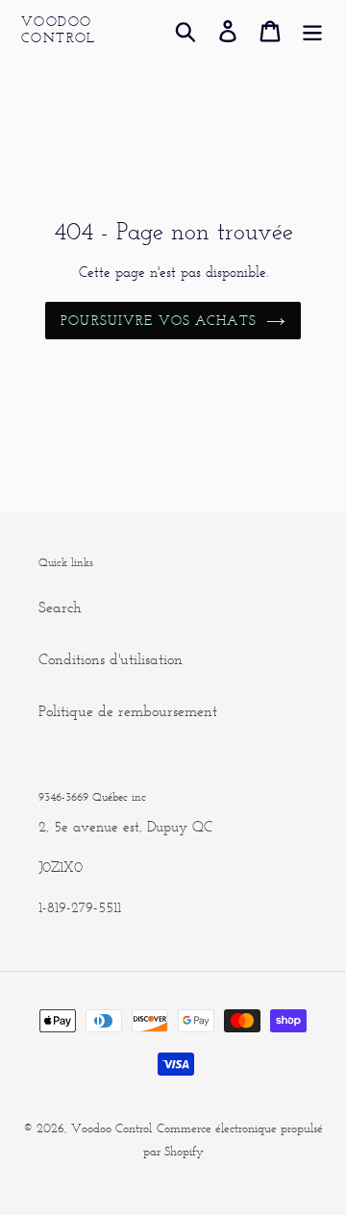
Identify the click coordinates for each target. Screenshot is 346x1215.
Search (60, 607)
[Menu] (312, 31)
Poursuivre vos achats (159, 320)
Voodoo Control (58, 30)
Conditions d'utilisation (110, 659)
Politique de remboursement (127, 711)
